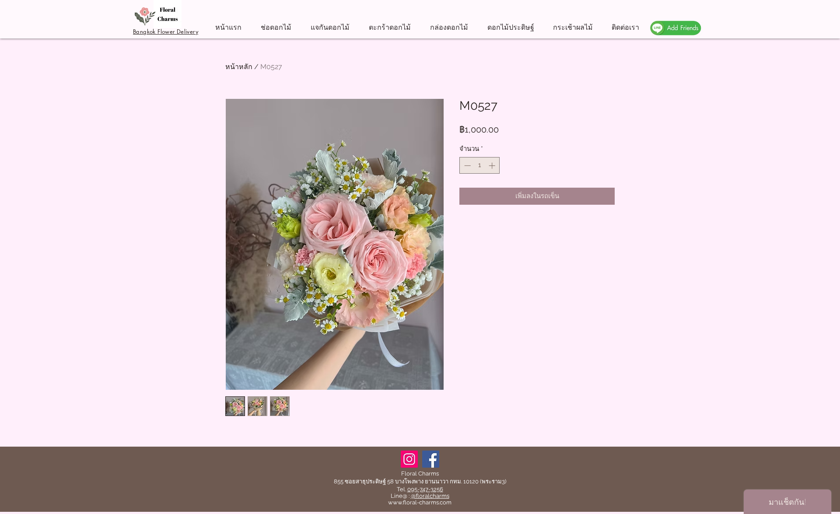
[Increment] (493, 165)
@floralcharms (430, 496)
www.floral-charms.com (420, 502)
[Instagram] (409, 459)
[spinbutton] (479, 165)
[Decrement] (466, 165)
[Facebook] (430, 459)
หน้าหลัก (238, 67)
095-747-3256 (425, 489)
